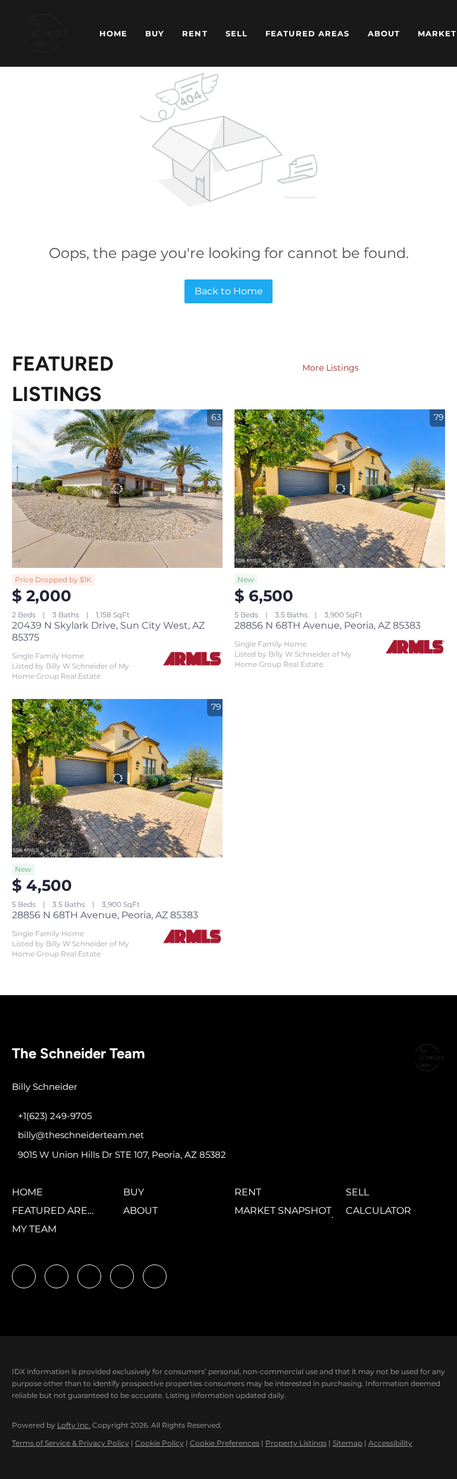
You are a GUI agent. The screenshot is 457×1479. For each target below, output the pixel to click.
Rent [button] (194, 33)
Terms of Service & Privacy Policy (70, 1442)
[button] (46, 33)
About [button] (384, 33)
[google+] (155, 1276)
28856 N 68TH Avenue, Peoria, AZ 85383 (327, 625)
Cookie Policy (159, 1442)
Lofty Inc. (73, 1425)
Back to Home (229, 291)
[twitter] (89, 1276)
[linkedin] (56, 1276)
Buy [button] (154, 33)
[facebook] (24, 1276)
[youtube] (122, 1276)
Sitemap (347, 1442)
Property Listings (296, 1442)
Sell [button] (237, 33)
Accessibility (390, 1442)
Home (113, 33)
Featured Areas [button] (307, 33)
